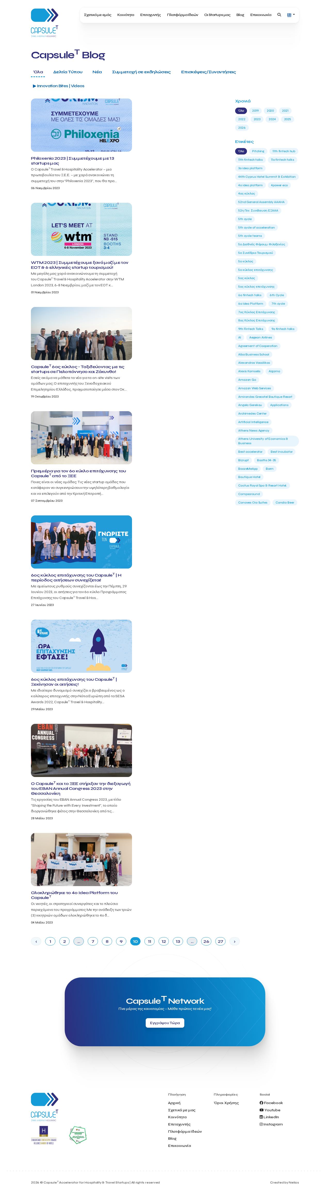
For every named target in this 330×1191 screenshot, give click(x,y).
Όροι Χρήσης (226, 1103)
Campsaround (249, 494)
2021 (285, 110)
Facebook (273, 1103)
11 (149, 941)
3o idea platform (250, 168)
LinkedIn (271, 1117)
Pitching (258, 151)
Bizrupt (243, 460)
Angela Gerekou (250, 405)
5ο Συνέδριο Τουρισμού (255, 253)
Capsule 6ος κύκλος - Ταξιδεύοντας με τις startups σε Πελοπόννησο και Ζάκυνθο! (78, 369)
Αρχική (174, 1103)
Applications (279, 405)
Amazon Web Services (254, 388)
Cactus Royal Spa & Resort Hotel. (262, 485)
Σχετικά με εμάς (97, 15)
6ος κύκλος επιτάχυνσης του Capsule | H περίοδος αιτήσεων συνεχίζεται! (76, 577)
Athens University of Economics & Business (263, 441)
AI (239, 337)
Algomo (274, 371)
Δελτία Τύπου (67, 71)
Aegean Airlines (260, 337)
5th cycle (245, 219)
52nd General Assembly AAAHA (261, 202)
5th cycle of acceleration (256, 227)
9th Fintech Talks (250, 329)
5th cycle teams (250, 236)
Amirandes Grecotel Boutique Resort (265, 397)
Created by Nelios (284, 1182)
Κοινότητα (125, 15)
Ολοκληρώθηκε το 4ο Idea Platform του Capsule (74, 895)
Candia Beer (285, 502)
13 (178, 941)
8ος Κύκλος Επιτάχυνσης (256, 320)
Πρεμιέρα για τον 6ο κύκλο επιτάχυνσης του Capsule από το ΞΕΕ (78, 473)
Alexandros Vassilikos (254, 362)
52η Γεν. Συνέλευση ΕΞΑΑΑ (258, 210)
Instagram (273, 1124)
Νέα (97, 71)
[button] (291, 15)
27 (220, 941)
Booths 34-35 (266, 460)
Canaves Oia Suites (252, 502)
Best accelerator (250, 451)
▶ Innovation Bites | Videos (58, 85)
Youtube (272, 1110)
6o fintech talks (249, 295)
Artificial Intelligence (253, 422)
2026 (242, 127)
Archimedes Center (252, 413)
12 (164, 941)
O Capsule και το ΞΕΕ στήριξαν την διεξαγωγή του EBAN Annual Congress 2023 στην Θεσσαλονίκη (80, 788)
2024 (272, 119)
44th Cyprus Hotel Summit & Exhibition (267, 177)
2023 (257, 119)
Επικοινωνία (260, 15)
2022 (241, 119)
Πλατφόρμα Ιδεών (182, 15)
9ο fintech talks (282, 329)
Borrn (270, 469)
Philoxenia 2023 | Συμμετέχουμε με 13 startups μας (72, 161)
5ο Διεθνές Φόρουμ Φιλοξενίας (261, 244)
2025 (287, 119)
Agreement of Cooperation (257, 346)
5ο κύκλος (245, 261)
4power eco (279, 185)
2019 (255, 110)
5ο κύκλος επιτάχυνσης (255, 270)
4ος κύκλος (246, 193)
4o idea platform (250, 185)
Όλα (38, 71)
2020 (270, 110)
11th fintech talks (250, 159)
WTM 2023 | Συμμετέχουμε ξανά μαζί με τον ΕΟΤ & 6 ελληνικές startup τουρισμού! (79, 265)
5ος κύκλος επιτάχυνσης (256, 286)
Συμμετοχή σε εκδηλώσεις (141, 71)
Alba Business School (253, 354)
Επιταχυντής (150, 15)
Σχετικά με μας (181, 1110)
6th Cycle (277, 295)
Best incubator (281, 451)
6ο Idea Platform (250, 303)
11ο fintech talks (282, 159)
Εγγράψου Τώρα (165, 1023)
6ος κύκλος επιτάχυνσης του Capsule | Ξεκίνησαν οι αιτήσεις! (74, 682)
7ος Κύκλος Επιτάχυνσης (256, 312)
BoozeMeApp (248, 469)
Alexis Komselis (249, 371)
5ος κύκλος (246, 278)
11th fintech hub (284, 151)
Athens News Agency (253, 430)
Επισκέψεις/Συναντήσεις (208, 71)
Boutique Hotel (249, 477)
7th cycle (278, 303)
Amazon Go (247, 380)
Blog (240, 15)
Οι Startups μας (217, 15)
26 (206, 941)
